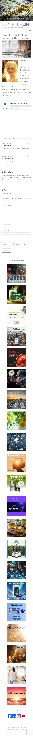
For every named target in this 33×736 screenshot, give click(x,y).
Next (29, 10)
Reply (29, 143)
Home (7, 727)
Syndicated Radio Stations (13, 729)
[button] (30, 31)
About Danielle (14, 727)
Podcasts (23, 727)
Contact (24, 729)
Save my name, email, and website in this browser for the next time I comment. (15, 243)
